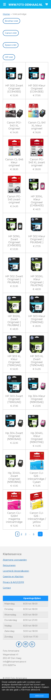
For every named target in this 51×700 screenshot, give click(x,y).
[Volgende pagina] (40, 534)
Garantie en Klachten (13, 576)
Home (6, 14)
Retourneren (9, 565)
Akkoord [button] (39, 696)
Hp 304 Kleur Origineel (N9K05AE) (36, 399)
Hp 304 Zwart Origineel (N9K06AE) (14, 436)
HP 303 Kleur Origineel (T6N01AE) (36, 319)
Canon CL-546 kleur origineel (14, 162)
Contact (7, 588)
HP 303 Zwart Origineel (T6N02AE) (14, 399)
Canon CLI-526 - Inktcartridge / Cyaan (37, 478)
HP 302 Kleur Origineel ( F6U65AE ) (36, 239)
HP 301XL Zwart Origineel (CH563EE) (14, 241)
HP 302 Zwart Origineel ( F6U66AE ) (14, 279)
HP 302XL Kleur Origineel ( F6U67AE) (36, 281)
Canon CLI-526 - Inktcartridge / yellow (37, 518)
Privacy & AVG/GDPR (13, 582)
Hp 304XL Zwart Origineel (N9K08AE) (14, 478)
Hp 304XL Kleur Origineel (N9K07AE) (37, 438)
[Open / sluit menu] (4, 4)
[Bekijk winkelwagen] (46, 4)
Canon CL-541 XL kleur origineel (36, 125)
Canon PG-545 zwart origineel (14, 199)
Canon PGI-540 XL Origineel (14, 125)
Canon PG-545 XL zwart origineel (37, 162)
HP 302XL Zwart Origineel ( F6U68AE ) (14, 321)
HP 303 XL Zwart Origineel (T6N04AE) (37, 361)
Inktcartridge (19, 14)
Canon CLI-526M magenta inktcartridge (14, 518)
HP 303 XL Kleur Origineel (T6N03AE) (14, 361)
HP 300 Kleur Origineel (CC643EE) (36, 88)
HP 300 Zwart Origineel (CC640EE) (14, 88)
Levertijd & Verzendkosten (16, 571)
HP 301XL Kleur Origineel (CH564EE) (37, 201)
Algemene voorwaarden (15, 560)
